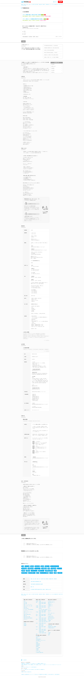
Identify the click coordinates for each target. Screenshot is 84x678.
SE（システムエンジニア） (54, 566)
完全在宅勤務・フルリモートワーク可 (40, 640)
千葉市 (43, 609)
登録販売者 (28, 570)
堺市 (44, 621)
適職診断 (32, 664)
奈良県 (42, 620)
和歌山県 (45, 620)
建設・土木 (32, 586)
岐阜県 (40, 615)
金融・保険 (49, 614)
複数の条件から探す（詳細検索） (52, 626)
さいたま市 (40, 609)
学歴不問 (36, 589)
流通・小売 (49, 610)
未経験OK (37, 648)
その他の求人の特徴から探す (39, 652)
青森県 (40, 602)
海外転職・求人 (43, 669)
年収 (29, 664)
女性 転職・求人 (37, 669)
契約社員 (25, 624)
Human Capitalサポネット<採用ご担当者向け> (54, 674)
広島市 (42, 625)
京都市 (40, 621)
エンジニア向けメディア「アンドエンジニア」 (55, 664)
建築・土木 (30, 4)
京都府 (42, 619)
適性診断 (42, 663)
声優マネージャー (41, 570)
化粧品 (55, 570)
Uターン (45, 663)
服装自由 (37, 646)
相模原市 (45, 610)
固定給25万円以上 (40, 589)
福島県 (45, 603)
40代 (22, 566)
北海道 (32, 581)
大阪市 (42, 621)
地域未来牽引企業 (30, 568)
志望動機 (38, 663)
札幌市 (34, 581)
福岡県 (40, 629)
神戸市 (46, 621)
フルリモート (59, 568)
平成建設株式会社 (47, 4)
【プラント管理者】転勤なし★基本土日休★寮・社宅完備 (31, 14)
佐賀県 (42, 629)
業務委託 (25, 625)
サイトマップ (32, 674)
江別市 (40, 581)
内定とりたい (47, 566)
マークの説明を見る (46, 340)
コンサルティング (50, 615)
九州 (36, 629)
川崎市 (42, 610)
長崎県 (45, 629)
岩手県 (42, 602)
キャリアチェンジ (37, 568)
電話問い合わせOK (48, 589)
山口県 (42, 624)
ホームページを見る (35, 462)
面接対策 (37, 664)
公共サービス (25, 619)
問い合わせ (36, 674)
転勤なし (44, 589)
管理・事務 (25, 603)
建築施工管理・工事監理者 (42, 4)
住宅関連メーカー (50, 604)
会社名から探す (50, 625)
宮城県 (45, 602)
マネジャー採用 (38, 651)
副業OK (37, 642)
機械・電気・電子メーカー (51, 602)
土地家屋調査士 (44, 568)
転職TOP (22, 4)
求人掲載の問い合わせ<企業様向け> (43, 674)
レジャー (49, 609)
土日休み (49, 632)
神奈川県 (40, 608)
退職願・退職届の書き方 (24, 664)
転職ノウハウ (41, 664)
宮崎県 (45, 630)
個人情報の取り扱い (27, 674)
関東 (48, 568)
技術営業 (23, 570)
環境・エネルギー (50, 619)
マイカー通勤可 (38, 647)
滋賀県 (40, 619)
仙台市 (40, 604)
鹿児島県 (40, 631)
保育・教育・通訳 (26, 608)
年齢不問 (32, 566)
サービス (49, 608)
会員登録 (60, 2)
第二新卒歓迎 (32, 589)
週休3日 (42, 566)
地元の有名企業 (24, 568)
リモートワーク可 (38, 641)
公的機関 (49, 620)
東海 (36, 615)
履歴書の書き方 (23, 663)
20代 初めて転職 (53, 568)
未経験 (49, 633)
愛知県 (45, 615)
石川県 (42, 614)
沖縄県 (43, 631)
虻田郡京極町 (37, 581)
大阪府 (45, 619)
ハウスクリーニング (34, 570)
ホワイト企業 (27, 566)
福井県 (45, 614)
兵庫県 (40, 620)
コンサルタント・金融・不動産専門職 (28, 609)
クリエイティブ (26, 610)
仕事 (34, 664)
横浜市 (40, 610)
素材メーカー (50, 603)
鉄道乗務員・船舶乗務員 (49, 570)
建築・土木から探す (26, 4)
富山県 (40, 614)
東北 (36, 602)
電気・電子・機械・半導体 (27, 614)
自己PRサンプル (34, 663)
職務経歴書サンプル (29, 663)
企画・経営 (25, 602)
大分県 (42, 630)
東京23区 (46, 609)
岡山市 (40, 625)
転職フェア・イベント (46, 664)
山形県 (42, 603)
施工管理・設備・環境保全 (35, 4)
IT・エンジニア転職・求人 (25, 669)
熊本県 (40, 630)
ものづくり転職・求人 (31, 669)
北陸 (36, 614)
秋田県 (40, 603)
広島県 (40, 624)
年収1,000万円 (37, 566)
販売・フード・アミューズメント (28, 604)
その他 (49, 621)
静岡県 (42, 615)
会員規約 (23, 674)
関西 (36, 619)
